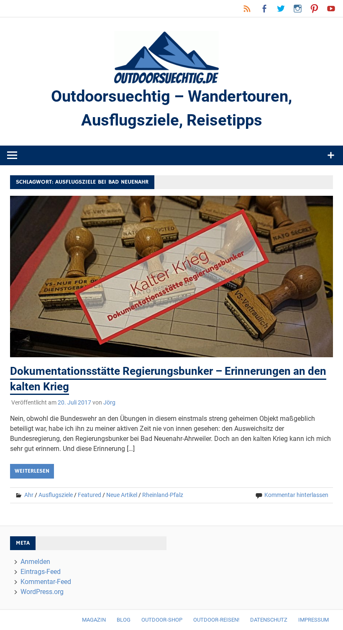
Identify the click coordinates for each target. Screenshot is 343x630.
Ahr (28, 495)
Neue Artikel (121, 495)
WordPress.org (42, 592)
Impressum (313, 620)
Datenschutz (268, 620)
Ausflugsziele (55, 495)
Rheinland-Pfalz (162, 495)
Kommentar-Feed (45, 582)
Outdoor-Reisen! (216, 620)
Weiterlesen (32, 471)
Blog (124, 620)
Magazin (94, 620)
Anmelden (35, 562)
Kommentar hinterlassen (296, 495)
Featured (89, 495)
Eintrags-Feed (40, 572)
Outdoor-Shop (161, 620)
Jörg (109, 402)
